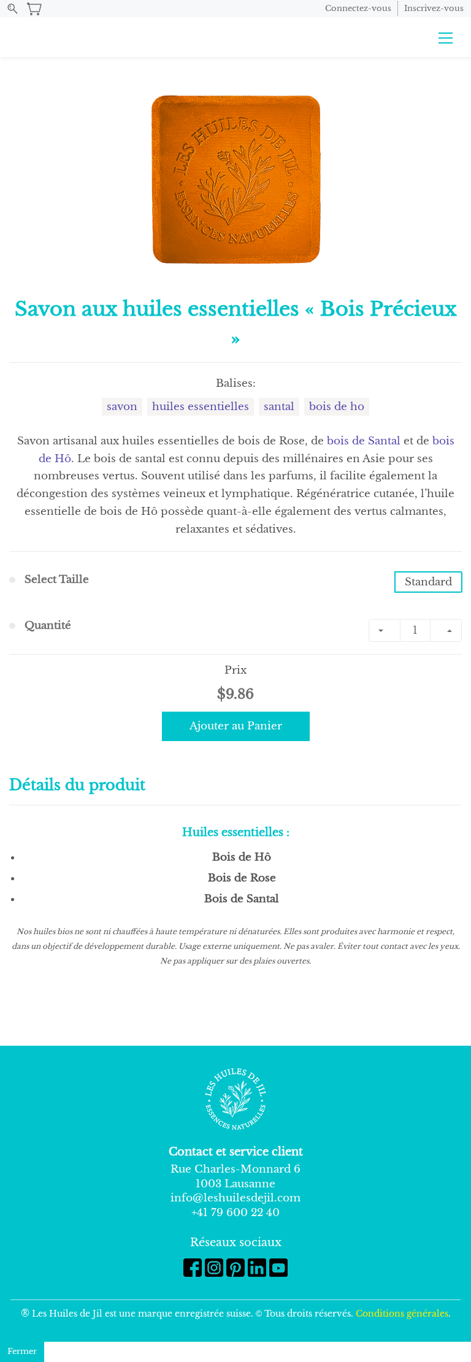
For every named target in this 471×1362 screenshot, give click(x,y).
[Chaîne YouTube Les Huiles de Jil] (278, 1267)
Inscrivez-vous (434, 8)
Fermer (22, 1351)
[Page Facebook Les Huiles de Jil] (192, 1267)
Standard (428, 582)
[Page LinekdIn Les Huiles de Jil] (257, 1267)
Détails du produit (77, 785)
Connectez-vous (358, 8)
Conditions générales (402, 1313)
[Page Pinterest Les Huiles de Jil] (235, 1267)
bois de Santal (363, 441)
